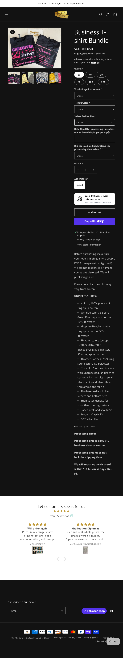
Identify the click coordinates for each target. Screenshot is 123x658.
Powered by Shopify (42, 637)
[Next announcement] (116, 3)
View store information (89, 244)
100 (91, 81)
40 (90, 74)
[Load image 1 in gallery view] (14, 78)
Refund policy (59, 637)
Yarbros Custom (26, 637)
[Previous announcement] (6, 3)
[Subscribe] (62, 610)
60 (101, 74)
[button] (6, 14)
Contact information (106, 641)
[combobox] (94, 122)
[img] (61, 511)
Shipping (78, 53)
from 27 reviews (59, 516)
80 (79, 81)
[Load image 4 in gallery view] (55, 78)
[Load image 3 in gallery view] (42, 78)
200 (103, 81)
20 (79, 74)
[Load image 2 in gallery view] (28, 78)
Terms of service (91, 637)
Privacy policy (75, 637)
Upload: (79, 184)
